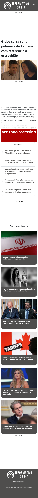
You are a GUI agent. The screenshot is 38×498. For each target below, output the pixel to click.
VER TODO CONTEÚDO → (19, 135)
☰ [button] (34, 5)
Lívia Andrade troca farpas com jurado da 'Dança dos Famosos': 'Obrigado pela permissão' (19, 171)
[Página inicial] (19, 474)
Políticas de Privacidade (19, 481)
